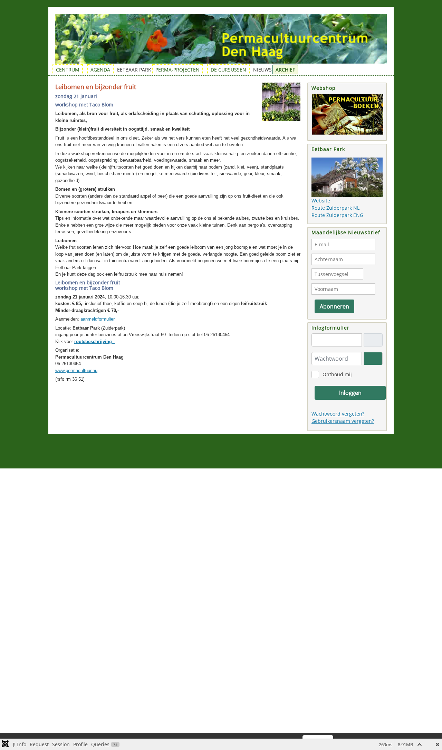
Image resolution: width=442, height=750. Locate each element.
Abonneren (334, 306)
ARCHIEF (285, 69)
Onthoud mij (337, 374)
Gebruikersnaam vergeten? (342, 421)
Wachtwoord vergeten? (337, 413)
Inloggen (350, 393)
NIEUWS (262, 69)
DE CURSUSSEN (228, 69)
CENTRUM (67, 69)
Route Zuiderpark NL (335, 208)
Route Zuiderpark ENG (337, 215)
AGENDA (100, 69)
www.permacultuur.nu (76, 370)
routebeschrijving (94, 341)
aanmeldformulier (97, 319)
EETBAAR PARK (134, 69)
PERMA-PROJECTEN (177, 69)
